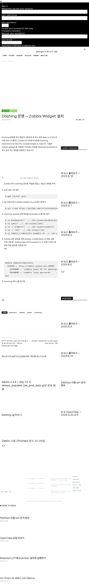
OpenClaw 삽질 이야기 (12, 538)
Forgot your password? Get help (17, 28)
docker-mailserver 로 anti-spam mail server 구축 (45, 342)
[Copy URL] (20, 129)
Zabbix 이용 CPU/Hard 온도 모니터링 (23, 440)
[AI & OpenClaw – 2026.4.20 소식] (74, 400)
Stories (11, 55)
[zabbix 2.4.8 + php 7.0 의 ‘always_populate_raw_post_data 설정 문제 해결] (30, 368)
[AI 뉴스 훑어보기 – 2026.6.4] (74, 312)
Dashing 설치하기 (12, 414)
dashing (22, 312)
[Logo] (10, 51)
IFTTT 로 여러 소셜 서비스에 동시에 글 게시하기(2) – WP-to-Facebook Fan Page (15, 343)
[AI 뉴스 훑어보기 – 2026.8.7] (74, 191)
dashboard (13, 312)
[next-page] (4, 445)
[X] (9, 129)
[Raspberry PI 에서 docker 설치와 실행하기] (44, 551)
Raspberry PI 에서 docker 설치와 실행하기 (61, 485)
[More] (25, 129)
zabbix (29, 312)
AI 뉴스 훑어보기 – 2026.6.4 (70, 325)
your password (9, 22)
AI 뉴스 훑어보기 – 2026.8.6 (70, 233)
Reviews (20, 55)
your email (7, 39)
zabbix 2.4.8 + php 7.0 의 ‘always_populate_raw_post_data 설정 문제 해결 (29, 385)
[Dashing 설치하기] (30, 401)
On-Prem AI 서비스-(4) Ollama (17, 578)
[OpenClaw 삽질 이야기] (44, 531)
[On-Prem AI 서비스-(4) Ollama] (44, 571)
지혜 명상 (35, 55)
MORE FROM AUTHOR (34, 356)
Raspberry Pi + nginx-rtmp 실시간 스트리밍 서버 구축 (61, 491)
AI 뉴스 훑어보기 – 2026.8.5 (70, 263)
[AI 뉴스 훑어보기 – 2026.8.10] (74, 161)
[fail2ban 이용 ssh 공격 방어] (74, 370)
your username (9, 14)
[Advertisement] (31, 253)
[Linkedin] (14, 129)
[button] (84, 49)
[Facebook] (4, 129)
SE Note (13, 111)
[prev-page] (2, 445)
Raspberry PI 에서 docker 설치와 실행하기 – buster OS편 (61, 479)
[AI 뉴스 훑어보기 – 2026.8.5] (74, 250)
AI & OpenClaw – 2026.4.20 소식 (71, 413)
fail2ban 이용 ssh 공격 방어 (73, 384)
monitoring (38, 312)
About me (44, 55)
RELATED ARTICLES (12, 356)
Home (5, 55)
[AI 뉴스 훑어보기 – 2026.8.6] (74, 220)
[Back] (2, 3)
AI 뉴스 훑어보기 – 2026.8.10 (70, 174)
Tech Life (28, 55)
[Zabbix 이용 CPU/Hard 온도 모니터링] (30, 427)
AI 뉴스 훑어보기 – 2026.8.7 (70, 204)
